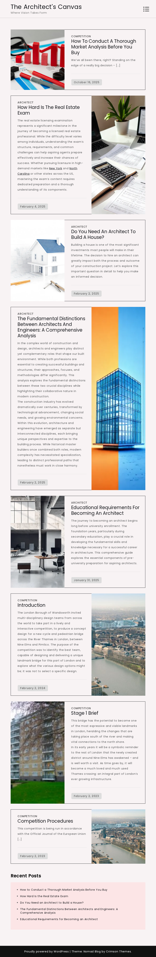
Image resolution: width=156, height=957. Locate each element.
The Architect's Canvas (46, 6)
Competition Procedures (45, 821)
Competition (81, 36)
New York (55, 168)
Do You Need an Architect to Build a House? (103, 234)
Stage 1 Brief (84, 713)
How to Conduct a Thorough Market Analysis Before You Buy (103, 47)
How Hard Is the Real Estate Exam (49, 110)
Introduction (31, 605)
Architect (26, 102)
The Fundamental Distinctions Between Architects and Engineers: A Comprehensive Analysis (51, 327)
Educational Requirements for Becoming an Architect (105, 510)
